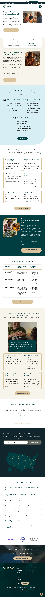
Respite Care (19, 579)
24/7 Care (18, 572)
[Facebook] (38, 3)
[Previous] (4, 539)
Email (12, 3)
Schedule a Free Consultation (22, 558)
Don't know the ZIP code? (8, 447)
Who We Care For (10, 80)
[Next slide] (40, 415)
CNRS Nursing (32, 570)
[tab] (15, 423)
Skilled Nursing (33, 567)
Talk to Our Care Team (11, 30)
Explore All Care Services (22, 208)
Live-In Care (19, 574)
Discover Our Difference (22, 393)
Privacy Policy (20, 587)
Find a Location (8, 587)
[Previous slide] (5, 415)
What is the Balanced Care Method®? (31, 250)
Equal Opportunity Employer (34, 587)
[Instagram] (39, 3)
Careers (29, 3)
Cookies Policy (26, 587)
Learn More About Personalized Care (22, 301)
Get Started (22, 138)
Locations (34, 3)
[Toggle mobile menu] (40, 6)
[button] (41, 594)
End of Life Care (33, 572)
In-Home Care (19, 570)
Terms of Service (15, 587)
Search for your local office (33, 1)
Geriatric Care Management (35, 575)
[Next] (41, 539)
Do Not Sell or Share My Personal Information (22, 589)
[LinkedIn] (41, 3)
